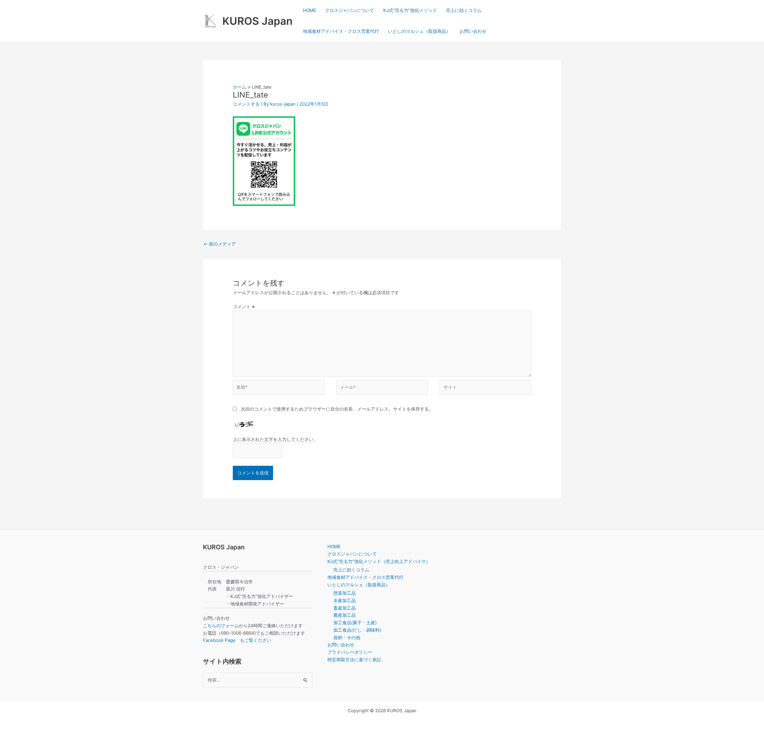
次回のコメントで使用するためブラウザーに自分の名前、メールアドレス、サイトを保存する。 (337, 409)
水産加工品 (344, 600)
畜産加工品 (344, 608)
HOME (309, 10)
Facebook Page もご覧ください (237, 640)
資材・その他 (346, 637)
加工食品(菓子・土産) (355, 622)
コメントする (246, 104)
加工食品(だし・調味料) (357, 630)
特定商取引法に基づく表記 (354, 659)
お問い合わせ (473, 31)
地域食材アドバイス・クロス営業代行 (341, 31)
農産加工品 (344, 615)
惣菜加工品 (344, 593)
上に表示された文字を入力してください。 (275, 439)
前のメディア (220, 244)
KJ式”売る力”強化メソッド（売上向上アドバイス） (378, 561)
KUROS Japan (257, 21)
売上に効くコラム (464, 10)
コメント (244, 306)
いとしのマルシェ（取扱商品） (419, 31)
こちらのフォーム (221, 625)
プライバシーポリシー (349, 652)
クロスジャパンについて (349, 10)
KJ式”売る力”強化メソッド (410, 10)
